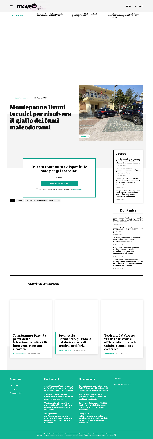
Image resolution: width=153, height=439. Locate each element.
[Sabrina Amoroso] (12, 98)
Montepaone (54, 200)
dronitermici (42, 200)
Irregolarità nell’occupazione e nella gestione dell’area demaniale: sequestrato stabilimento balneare (128, 193)
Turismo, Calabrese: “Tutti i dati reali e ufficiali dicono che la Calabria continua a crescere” (129, 181)
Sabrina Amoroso (22, 98)
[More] (71, 152)
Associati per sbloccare (59, 183)
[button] (128, 6)
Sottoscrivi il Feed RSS (122, 384)
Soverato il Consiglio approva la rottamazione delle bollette (50, 15)
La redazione (109, 354)
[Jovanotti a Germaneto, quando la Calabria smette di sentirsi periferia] (76, 316)
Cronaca (85, 136)
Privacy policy (77, 189)
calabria (20, 200)
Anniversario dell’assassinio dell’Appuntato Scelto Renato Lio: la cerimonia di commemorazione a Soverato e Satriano (128, 262)
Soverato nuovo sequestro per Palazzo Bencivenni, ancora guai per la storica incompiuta (123, 16)
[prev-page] (34, 15)
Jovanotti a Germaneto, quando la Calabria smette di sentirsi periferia (128, 170)
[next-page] (142, 15)
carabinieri (30, 200)
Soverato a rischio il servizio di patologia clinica (84, 15)
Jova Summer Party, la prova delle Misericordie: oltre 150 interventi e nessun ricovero (128, 161)
